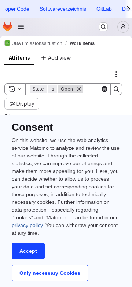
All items (19, 57)
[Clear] (104, 89)
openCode (17, 9)
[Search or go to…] (103, 26)
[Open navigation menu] (21, 27)
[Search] (116, 89)
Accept (28, 251)
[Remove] (78, 89)
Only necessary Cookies (49, 273)
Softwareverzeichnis (63, 9)
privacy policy (27, 225)
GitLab (104, 9)
